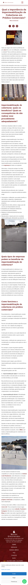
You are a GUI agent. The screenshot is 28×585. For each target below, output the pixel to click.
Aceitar (14, 573)
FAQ (14, 552)
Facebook (23, 509)
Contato (14, 555)
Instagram (4, 511)
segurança (7, 165)
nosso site (4, 507)
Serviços (14, 547)
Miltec (21, 429)
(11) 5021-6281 (11, 561)
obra (5, 49)
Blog (2, 513)
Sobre (14, 544)
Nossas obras (14, 550)
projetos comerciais (6, 499)
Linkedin (17, 509)
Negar (14, 577)
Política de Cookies (5, 569)
